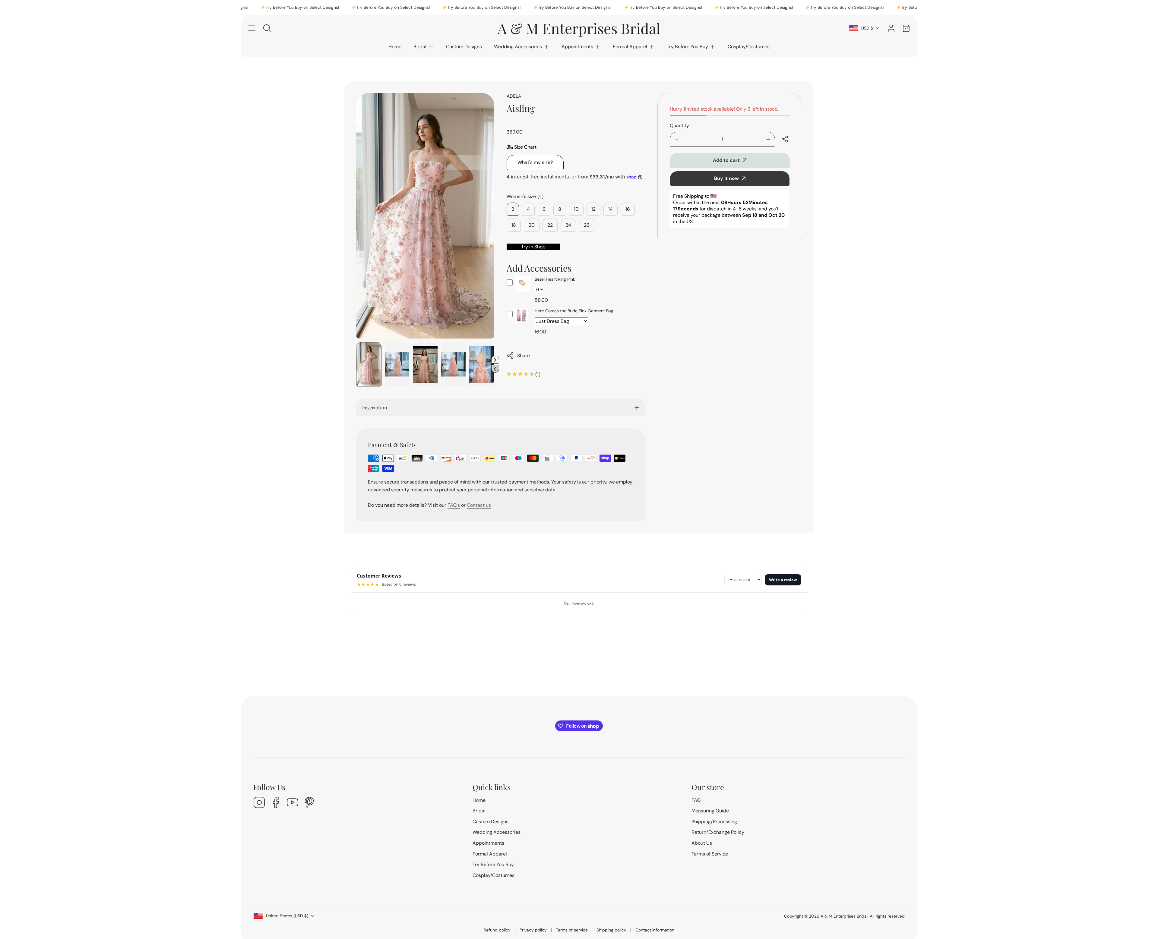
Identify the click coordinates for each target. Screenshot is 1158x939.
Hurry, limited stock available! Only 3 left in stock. (724, 109)
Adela (514, 96)
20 (532, 225)
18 (513, 225)
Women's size (525, 196)
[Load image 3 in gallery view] (425, 364)
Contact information (654, 930)
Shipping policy (611, 930)
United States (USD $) (287, 916)
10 (576, 209)
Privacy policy (533, 930)
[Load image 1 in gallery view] (368, 364)
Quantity (679, 125)
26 (587, 225)
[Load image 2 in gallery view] (397, 364)
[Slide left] (495, 369)
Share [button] (523, 355)
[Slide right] (495, 360)
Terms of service (572, 930)
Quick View (522, 292)
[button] (423, 46)
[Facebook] (276, 803)
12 (593, 209)
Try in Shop (533, 247)
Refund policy (497, 930)
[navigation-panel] (251, 28)
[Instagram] (259, 803)
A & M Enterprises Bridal (844, 916)
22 (550, 225)
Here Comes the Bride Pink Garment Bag (574, 311)
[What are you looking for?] (266, 28)
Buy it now (726, 178)
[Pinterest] (309, 803)
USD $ (867, 28)
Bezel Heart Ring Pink (555, 279)
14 (610, 209)
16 (627, 209)
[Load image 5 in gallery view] (481, 364)
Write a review (783, 579)
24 (568, 225)
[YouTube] (292, 803)
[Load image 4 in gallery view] (453, 364)
